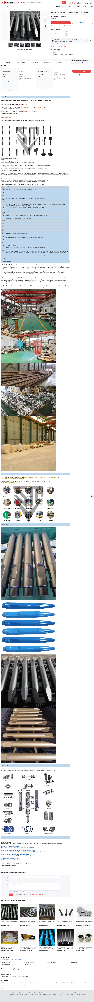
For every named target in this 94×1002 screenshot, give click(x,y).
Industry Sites (55, 992)
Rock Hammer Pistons (51, 962)
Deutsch (44, 994)
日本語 (61, 994)
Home (2, 9)
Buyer (63, 6)
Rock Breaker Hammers (29, 962)
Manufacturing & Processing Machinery (11, 9)
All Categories (5, 6)
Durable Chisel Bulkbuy (32, 985)
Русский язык (35, 994)
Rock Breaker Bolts (73, 962)
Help (70, 6)
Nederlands (49, 994)
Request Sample (73, 25)
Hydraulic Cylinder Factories (34, 982)
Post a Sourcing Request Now (36, 894)
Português (25, 994)
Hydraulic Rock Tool (71, 982)
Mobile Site (75, 992)
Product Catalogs (19, 959)
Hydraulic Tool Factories (47, 982)
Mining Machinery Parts (31, 9)
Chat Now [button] (83, 22)
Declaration (60, 996)
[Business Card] (90, 65)
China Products (22, 992)
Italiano (40, 994)
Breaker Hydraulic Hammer (7, 985)
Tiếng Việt (76, 994)
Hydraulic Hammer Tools (83, 982)
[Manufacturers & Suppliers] (8, 2)
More (2, 988)
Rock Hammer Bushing (5, 964)
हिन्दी (64, 994)
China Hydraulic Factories (7, 982)
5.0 (77, 62)
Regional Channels (62, 992)
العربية (54, 994)
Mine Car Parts (5, 976)
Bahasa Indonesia (82, 994)
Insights (79, 992)
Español (21, 994)
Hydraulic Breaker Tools (20, 985)
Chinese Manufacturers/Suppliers (32, 992)
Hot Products (15, 992)
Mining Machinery (23, 9)
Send (11, 894)
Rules (92, 6)
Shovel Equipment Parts (23, 976)
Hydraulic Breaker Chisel (6, 962)
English (17, 994)
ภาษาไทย (68, 994)
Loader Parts (13, 976)
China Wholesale (42, 992)
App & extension (77, 6)
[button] (65, 62)
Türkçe (72, 994)
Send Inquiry (61, 22)
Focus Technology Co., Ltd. (38, 996)
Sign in (91, 3)
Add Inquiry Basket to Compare (25, 49)
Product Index (69, 992)
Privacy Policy (66, 996)
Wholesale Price (49, 992)
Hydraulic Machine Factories (20, 982)
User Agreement (54, 996)
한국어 (57, 994)
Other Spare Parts (27, 964)
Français (30, 994)
